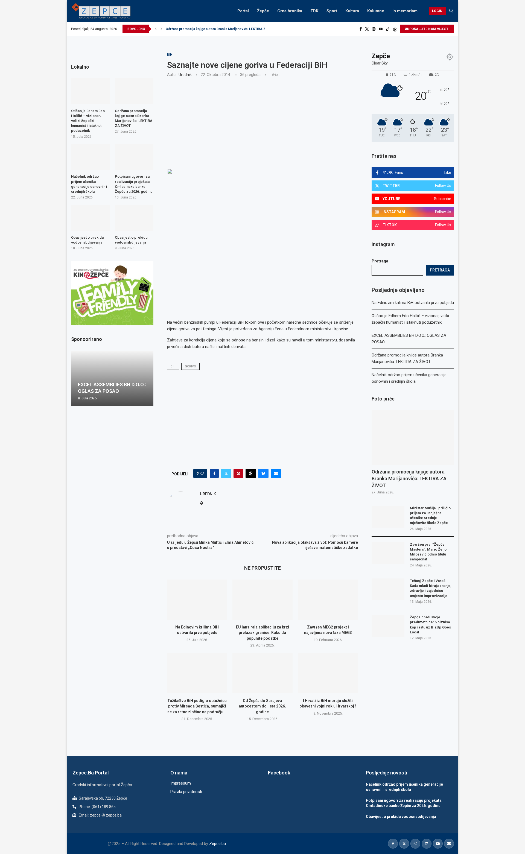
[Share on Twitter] (226, 473)
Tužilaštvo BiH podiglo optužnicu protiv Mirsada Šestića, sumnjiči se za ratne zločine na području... (197, 706)
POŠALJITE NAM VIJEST (428, 29)
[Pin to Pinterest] (238, 473)
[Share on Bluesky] (263, 473)
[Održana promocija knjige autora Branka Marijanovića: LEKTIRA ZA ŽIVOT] (413, 437)
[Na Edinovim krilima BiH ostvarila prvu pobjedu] (197, 599)
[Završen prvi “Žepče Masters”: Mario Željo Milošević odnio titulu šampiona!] (388, 553)
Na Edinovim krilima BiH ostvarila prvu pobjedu (413, 302)
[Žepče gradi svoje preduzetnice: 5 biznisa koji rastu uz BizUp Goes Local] (388, 626)
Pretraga (380, 261)
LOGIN (437, 11)
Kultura (352, 10)
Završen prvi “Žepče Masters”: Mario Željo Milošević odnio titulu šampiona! (428, 551)
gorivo (190, 366)
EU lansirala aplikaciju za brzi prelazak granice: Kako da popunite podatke (262, 632)
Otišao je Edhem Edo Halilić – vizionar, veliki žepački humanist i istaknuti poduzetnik (88, 121)
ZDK (314, 10)
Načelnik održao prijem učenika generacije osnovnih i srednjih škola (89, 184)
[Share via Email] (276, 473)
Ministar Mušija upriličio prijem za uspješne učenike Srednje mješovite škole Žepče (430, 515)
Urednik (185, 74)
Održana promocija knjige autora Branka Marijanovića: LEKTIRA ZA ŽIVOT (222, 29)
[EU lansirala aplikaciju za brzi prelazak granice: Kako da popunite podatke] (262, 599)
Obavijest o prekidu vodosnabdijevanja (87, 239)
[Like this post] (202, 473)
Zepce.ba (217, 843)
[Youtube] (380, 29)
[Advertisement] (262, 122)
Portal (243, 10)
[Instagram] (374, 29)
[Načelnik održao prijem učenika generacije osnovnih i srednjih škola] (90, 157)
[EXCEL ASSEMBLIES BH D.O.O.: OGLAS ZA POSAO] (112, 378)
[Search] (451, 11)
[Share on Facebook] (214, 473)
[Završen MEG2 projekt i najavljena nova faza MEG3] (328, 599)
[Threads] (395, 29)
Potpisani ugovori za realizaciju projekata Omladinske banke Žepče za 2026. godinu (133, 184)
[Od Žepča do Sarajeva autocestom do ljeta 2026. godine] (262, 673)
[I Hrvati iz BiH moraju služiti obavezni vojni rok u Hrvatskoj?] (328, 673)
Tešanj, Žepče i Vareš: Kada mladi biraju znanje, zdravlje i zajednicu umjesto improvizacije (430, 588)
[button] (156, 29)
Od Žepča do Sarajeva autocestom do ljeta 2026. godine (262, 706)
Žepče (263, 10)
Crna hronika (289, 10)
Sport (331, 10)
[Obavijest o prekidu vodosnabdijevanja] (90, 217)
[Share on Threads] (251, 473)
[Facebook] (360, 29)
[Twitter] (367, 29)
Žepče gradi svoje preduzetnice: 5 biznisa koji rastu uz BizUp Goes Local (430, 624)
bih (173, 366)
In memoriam (405, 10)
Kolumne (375, 10)
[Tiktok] (388, 29)
